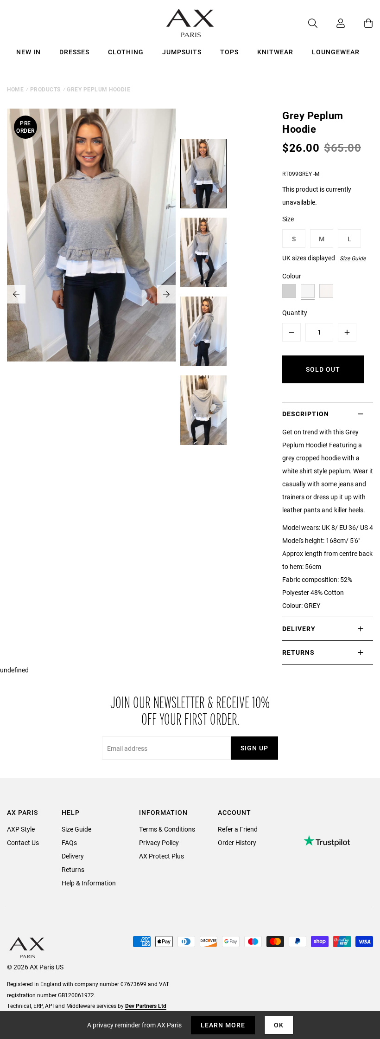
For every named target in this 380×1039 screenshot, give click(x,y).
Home (15, 89)
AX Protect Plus (161, 856)
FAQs (69, 842)
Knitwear (275, 51)
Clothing (126, 51)
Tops (229, 51)
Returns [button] (298, 652)
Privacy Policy (159, 842)
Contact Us (23, 842)
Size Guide (353, 258)
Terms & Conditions (167, 829)
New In (28, 51)
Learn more (223, 1024)
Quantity (294, 312)
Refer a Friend (238, 829)
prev (16, 294)
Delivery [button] (299, 628)
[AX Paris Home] (190, 23)
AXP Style (21, 829)
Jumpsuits (182, 51)
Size (288, 218)
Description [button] (305, 413)
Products (45, 89)
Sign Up (254, 747)
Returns (73, 869)
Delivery (73, 856)
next (166, 294)
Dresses (74, 51)
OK (279, 1024)
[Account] (331, 23)
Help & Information (89, 882)
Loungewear (336, 51)
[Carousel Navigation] (91, 294)
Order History (237, 842)
